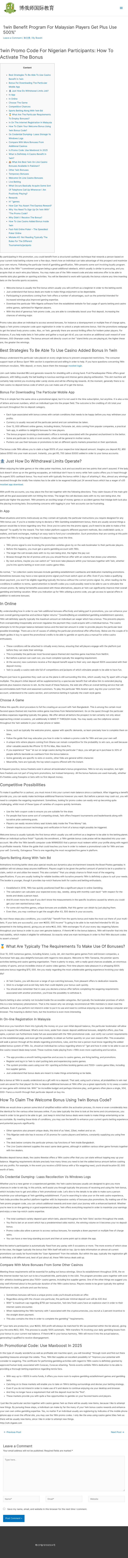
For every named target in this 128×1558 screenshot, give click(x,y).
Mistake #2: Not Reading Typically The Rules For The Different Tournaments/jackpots (28, 241)
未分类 (27, 38)
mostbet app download (11, 484)
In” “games (14, 201)
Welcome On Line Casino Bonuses (26, 178)
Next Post (117, 1432)
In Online (13, 99)
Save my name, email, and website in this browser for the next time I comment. (47, 1509)
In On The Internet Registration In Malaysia (30, 122)
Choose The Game (18, 102)
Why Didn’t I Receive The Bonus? (25, 217)
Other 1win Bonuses (19, 170)
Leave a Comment (12, 38)
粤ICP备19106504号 (45, 1545)
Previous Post (12, 1432)
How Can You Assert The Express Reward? (30, 205)
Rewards (13, 197)
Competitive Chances (19, 106)
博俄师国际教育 (36, 8)
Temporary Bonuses (19, 174)
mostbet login (75, 365)
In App (12, 94)
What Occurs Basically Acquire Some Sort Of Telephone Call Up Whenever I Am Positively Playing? (30, 189)
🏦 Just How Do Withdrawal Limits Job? (29, 91)
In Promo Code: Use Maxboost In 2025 (28, 150)
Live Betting (15, 182)
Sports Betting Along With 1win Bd (26, 110)
